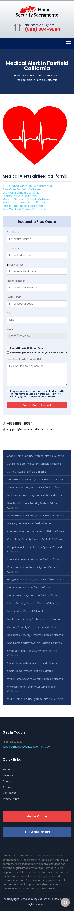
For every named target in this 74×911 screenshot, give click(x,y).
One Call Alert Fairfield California (24, 209)
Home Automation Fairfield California (28, 587)
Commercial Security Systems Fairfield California (35, 531)
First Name (13, 232)
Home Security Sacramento (36, 899)
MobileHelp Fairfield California (23, 206)
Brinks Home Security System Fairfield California (35, 515)
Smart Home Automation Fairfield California (32, 663)
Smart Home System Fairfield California (30, 670)
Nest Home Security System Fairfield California (34, 619)
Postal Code (14, 297)
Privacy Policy (11, 799)
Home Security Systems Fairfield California (32, 595)
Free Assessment (37, 832)
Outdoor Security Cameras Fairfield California (33, 627)
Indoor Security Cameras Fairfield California (32, 603)
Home (18, 75)
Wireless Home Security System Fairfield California (31, 689)
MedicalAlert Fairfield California (24, 202)
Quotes (7, 781)
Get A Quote (37, 816)
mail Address (15, 264)
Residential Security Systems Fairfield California (35, 635)
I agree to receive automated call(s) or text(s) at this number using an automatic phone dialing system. (37, 394)
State (10, 329)
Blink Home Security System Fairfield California (34, 495)
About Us (8, 775)
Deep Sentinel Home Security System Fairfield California (34, 549)
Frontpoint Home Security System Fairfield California (32, 569)
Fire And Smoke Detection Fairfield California (33, 559)
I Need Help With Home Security (29, 348)
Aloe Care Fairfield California (22, 189)
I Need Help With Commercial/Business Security (38, 352)
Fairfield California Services (41, 75)
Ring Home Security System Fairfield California (34, 642)
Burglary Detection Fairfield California (29, 523)
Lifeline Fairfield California (20, 196)
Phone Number (16, 281)
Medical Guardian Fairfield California (27, 199)
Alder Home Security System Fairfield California (35, 479)
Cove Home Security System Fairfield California (35, 539)
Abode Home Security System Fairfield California (35, 455)
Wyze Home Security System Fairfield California (35, 699)
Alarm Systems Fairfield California (26, 471)
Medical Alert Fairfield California (25, 611)
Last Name (13, 248)
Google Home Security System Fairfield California (36, 579)
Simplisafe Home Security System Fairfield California (32, 653)
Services (8, 787)
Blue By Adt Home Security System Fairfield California (33, 505)
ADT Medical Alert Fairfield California (27, 186)
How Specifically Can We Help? (25, 359)
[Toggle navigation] (68, 43)
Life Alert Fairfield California (21, 193)
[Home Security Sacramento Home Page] (37, 11)
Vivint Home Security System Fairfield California (35, 678)
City (9, 313)
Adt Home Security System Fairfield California (34, 463)
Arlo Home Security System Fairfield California (34, 487)
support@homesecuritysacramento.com (35, 429)
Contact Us (9, 793)
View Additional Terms (42, 396)
